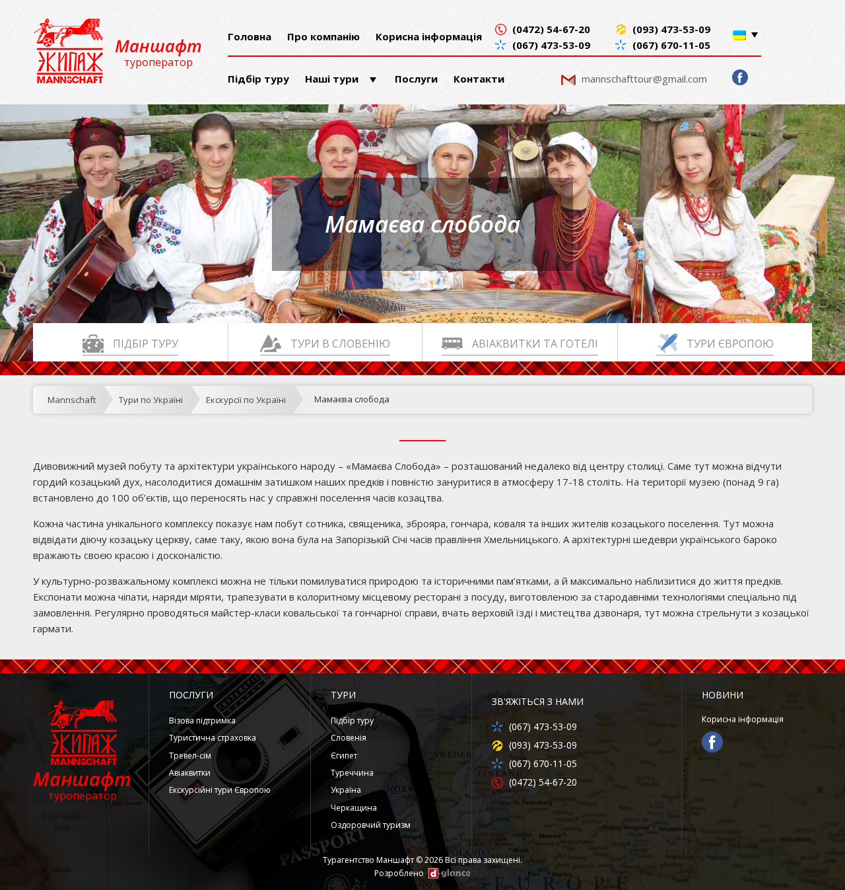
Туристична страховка (212, 737)
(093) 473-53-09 (671, 30)
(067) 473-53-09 (551, 46)
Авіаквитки (190, 772)
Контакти (479, 78)
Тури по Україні (151, 400)
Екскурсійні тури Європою (220, 790)
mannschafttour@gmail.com (644, 78)
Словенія (348, 737)
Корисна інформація (429, 36)
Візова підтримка (202, 720)
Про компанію (323, 36)
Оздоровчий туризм (371, 825)
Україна (346, 790)
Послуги (416, 78)
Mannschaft (72, 400)
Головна (249, 36)
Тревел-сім (190, 755)
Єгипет (344, 755)
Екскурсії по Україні (246, 400)
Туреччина (352, 772)
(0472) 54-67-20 (551, 30)
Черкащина (354, 807)
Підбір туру (258, 78)
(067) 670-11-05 (671, 46)
